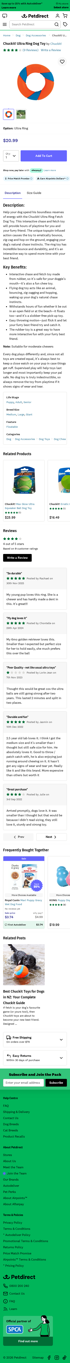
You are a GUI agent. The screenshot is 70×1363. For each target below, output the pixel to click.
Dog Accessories (25, 439)
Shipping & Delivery (16, 1112)
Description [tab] (13, 193)
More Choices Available (24, 895)
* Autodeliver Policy (16, 1235)
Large (21, 414)
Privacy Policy (12, 1223)
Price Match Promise (17, 1253)
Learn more (9, 7)
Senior (27, 402)
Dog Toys (44, 439)
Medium (11, 414)
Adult (18, 402)
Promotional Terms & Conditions (25, 1241)
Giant (29, 414)
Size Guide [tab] (34, 193)
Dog (8, 439)
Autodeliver (11, 1186)
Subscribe (56, 1083)
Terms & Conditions (16, 1229)
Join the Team (17, 1173)
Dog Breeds (11, 1124)
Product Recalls (14, 1136)
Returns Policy (13, 1247)
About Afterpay (13, 1204)
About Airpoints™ (15, 1198)
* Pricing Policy (13, 1266)
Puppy (10, 402)
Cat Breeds (10, 1130)
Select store (61, 7)
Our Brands (11, 1180)
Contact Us (10, 1118)
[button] (5, 16)
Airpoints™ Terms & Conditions (24, 1259)
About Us (9, 1161)
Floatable (12, 426)
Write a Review (51, 50)
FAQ (6, 1106)
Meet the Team (13, 1167)
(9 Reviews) (30, 50)
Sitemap (38, 1358)
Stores (7, 1155)
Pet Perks (9, 1192)
